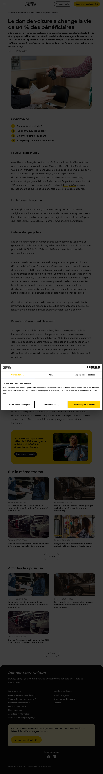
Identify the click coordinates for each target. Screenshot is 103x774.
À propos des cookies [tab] (85, 375)
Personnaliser (50, 404)
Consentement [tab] (17, 375)
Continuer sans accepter (19, 404)
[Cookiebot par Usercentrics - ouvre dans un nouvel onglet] (89, 367)
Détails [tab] (51, 375)
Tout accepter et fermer (84, 404)
